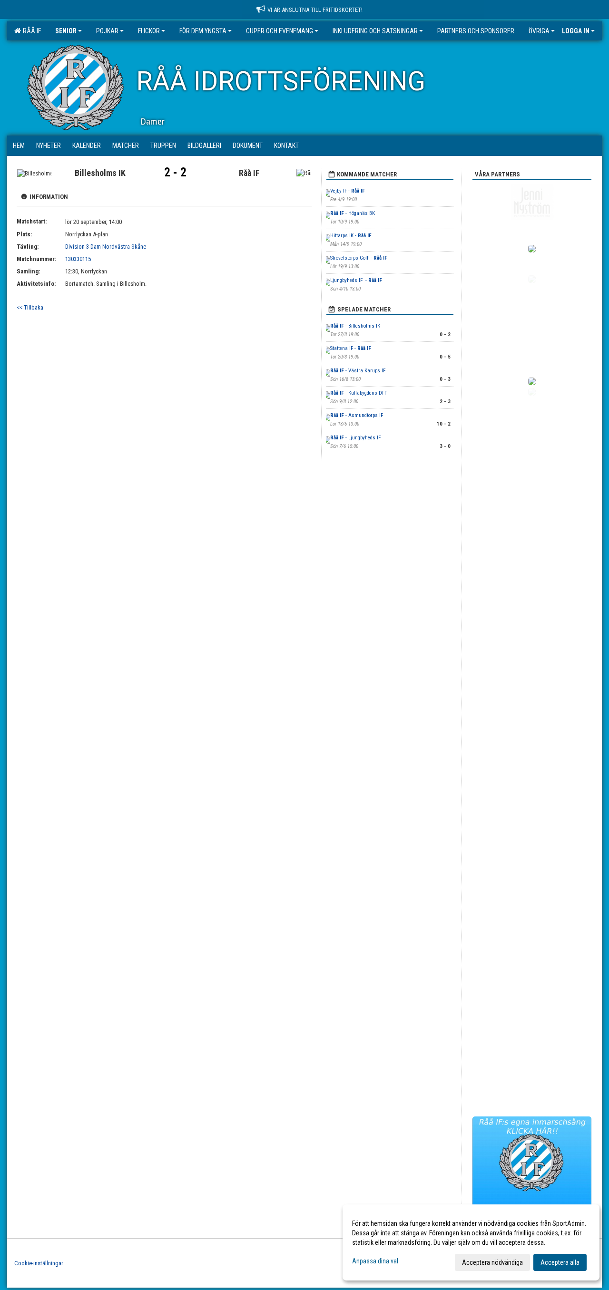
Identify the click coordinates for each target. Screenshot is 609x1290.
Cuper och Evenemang (279, 31)
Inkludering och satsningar (375, 31)
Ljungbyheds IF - (356, 280)
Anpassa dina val (375, 1261)
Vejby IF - (347, 191)
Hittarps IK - (351, 236)
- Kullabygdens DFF (359, 393)
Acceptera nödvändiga (492, 1262)
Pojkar (107, 31)
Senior (66, 31)
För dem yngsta (202, 31)
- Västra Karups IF (357, 371)
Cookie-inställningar (38, 1263)
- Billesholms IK (356, 326)
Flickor (149, 31)
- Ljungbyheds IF (356, 438)
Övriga (539, 31)
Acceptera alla (560, 1262)
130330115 (78, 258)
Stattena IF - (350, 348)
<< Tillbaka (30, 307)
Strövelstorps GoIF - (358, 258)
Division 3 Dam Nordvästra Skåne (105, 246)
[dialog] (471, 1242)
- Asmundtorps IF (356, 415)
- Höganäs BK (352, 213)
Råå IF (30, 31)
